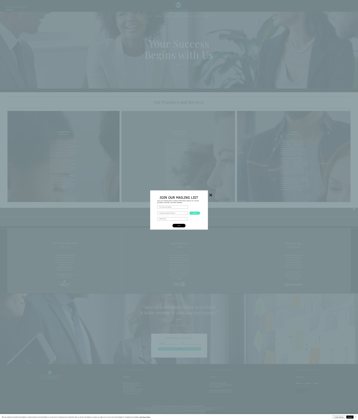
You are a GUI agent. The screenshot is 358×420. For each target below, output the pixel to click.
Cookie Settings (339, 417)
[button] (179, 225)
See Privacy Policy (144, 417)
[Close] (356, 417)
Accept (350, 417)
